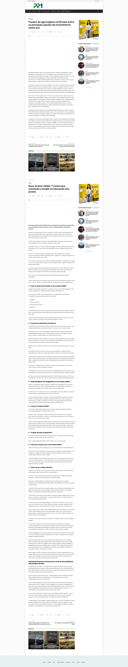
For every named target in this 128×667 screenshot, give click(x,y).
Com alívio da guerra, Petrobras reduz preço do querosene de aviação (36, 168)
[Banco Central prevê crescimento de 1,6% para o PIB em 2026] (51, 162)
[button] (98, 11)
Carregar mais (88, 87)
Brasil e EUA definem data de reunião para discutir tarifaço (92, 82)
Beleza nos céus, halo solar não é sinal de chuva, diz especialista (92, 58)
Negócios (33, 15)
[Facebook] (95, 1)
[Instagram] (97, 1)
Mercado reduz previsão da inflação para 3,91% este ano (67, 168)
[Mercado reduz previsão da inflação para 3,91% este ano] (67, 162)
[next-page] (31, 173)
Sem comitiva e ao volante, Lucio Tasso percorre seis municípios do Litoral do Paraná (92, 49)
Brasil (86, 55)
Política (87, 46)
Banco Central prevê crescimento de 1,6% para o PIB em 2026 (51, 168)
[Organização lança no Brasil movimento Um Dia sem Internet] (81, 73)
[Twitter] (99, 1)
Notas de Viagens (88, 63)
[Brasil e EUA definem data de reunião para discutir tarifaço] (81, 81)
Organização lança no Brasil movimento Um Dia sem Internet (92, 74)
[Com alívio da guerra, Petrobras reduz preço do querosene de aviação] (36, 162)
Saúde (86, 71)
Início (29, 15)
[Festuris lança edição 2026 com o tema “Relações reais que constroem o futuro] (81, 65)
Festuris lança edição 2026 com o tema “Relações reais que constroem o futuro (92, 66)
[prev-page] (29, 173)
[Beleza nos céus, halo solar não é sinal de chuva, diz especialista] (81, 57)
